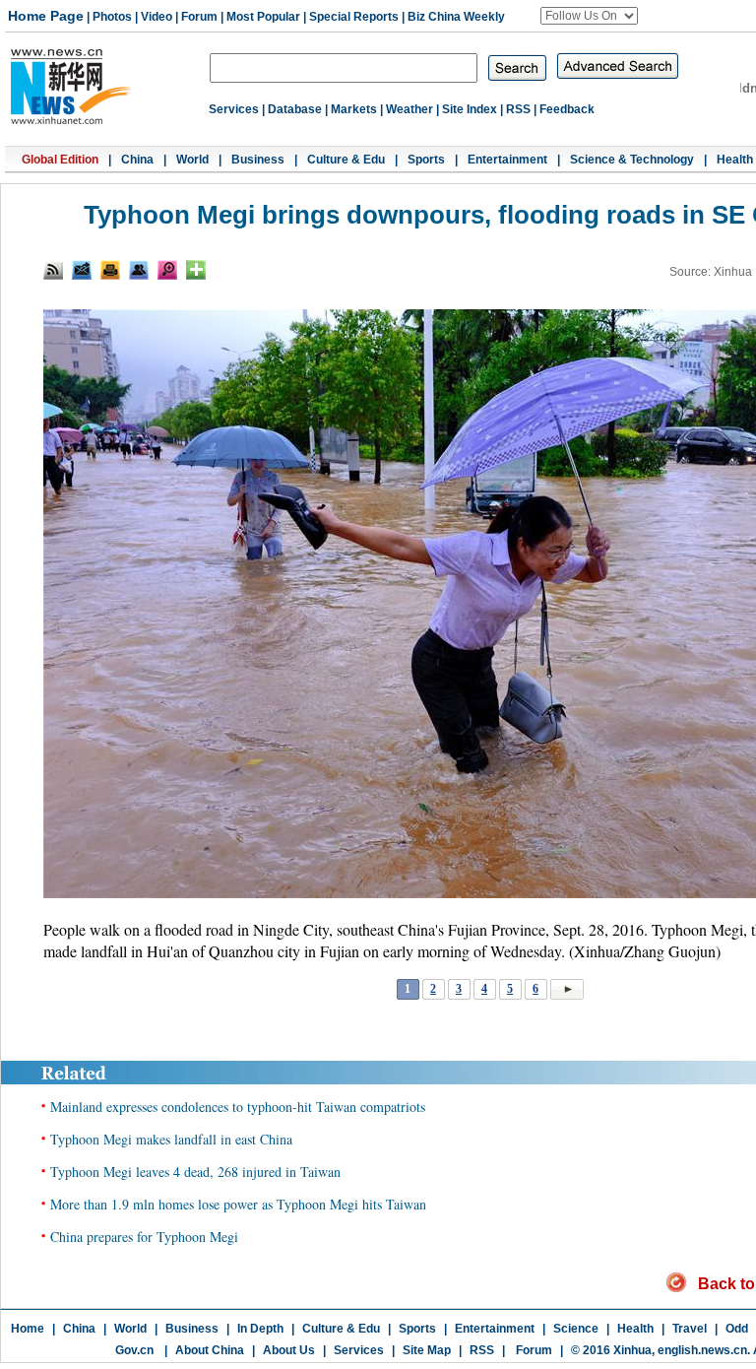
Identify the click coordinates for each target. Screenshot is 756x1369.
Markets (354, 109)
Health (735, 159)
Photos (112, 17)
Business (257, 159)
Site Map (427, 1350)
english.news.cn (702, 1350)
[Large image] (167, 270)
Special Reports (354, 17)
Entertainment (507, 159)
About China (209, 1350)
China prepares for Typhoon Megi (144, 1236)
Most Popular (263, 17)
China (137, 159)
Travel (689, 1329)
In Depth (260, 1329)
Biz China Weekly (456, 17)
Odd (736, 1329)
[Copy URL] (139, 270)
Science (575, 1329)
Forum (199, 17)
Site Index (469, 109)
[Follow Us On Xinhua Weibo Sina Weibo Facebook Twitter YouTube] (589, 16)
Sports (426, 159)
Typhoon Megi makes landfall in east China (171, 1139)
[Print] (110, 270)
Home (27, 1329)
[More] (196, 270)
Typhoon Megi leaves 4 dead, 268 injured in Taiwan (195, 1171)
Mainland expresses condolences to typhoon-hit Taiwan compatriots (237, 1106)
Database (295, 109)
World (192, 159)
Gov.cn (134, 1350)
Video (156, 17)
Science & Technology (632, 159)
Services (234, 109)
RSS (518, 109)
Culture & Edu (346, 159)
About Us (289, 1350)
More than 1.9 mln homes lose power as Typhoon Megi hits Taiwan (238, 1204)
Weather (409, 109)
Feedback (567, 109)
